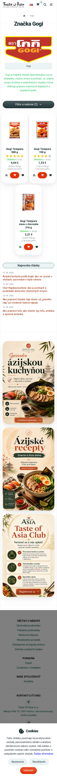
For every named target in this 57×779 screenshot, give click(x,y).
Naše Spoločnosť (29, 676)
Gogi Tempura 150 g (42, 151)
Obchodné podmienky (28, 625)
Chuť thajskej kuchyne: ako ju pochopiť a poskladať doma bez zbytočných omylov (25, 289)
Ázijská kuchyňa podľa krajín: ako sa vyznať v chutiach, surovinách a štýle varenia (27, 278)
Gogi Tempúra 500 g (14, 151)
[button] (6, 175)
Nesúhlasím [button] (39, 761)
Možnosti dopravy (28, 635)
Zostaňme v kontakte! (28, 667)
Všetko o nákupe (28, 620)
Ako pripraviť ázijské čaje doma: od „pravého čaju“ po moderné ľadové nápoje (27, 301)
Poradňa (28, 658)
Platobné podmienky (28, 630)
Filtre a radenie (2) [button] (26, 104)
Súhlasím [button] (28, 770)
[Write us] (28, 722)
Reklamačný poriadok (28, 639)
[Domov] (13, 4)
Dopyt (28, 663)
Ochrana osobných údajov (29, 649)
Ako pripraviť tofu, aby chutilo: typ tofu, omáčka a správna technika (28, 312)
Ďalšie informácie (43, 753)
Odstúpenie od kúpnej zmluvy (28, 644)
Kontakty (28, 681)
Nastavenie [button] (17, 761)
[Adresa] (28, 702)
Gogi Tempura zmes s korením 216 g (28, 224)
